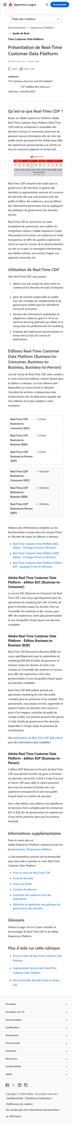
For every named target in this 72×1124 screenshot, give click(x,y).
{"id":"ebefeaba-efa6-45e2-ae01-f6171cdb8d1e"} (30, 81)
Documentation (17, 27)
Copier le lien (29, 68)
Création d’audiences (25, 889)
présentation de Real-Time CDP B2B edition (38, 737)
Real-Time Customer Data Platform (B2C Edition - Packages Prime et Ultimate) (36, 545)
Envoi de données (23, 878)
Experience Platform (42, 27)
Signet (14, 68)
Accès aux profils (22, 884)
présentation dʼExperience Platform (31, 849)
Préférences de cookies (19, 1104)
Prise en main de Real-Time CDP (31, 872)
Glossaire (31, 927)
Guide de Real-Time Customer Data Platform (26, 36)
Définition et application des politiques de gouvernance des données (36, 906)
